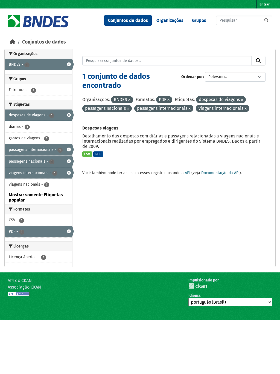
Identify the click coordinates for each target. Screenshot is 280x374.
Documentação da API (220, 173)
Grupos (199, 20)
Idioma (194, 295)
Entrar (264, 4)
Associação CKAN (24, 287)
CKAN (197, 286)
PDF (98, 154)
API (187, 173)
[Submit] (266, 20)
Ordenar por (192, 76)
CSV (87, 154)
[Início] (12, 42)
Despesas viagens (100, 128)
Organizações (169, 20)
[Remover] (129, 100)
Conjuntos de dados (128, 20)
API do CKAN (20, 280)
